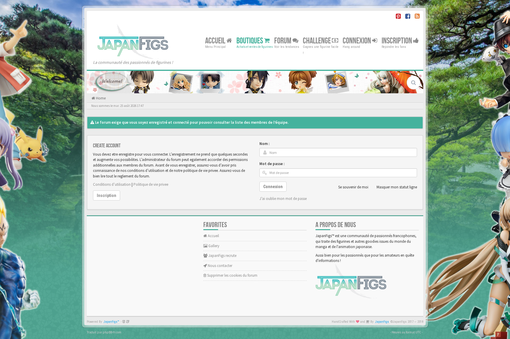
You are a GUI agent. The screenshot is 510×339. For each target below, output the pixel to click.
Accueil (215, 40)
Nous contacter (219, 265)
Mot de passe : (272, 163)
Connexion (357, 40)
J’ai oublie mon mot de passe (283, 198)
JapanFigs (382, 322)
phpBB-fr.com (112, 332)
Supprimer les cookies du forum (231, 275)
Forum (283, 40)
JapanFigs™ (111, 322)
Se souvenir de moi (353, 187)
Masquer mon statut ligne (397, 187)
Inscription (397, 40)
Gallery (213, 245)
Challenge (317, 40)
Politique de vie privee (150, 184)
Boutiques (250, 40)
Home (100, 98)
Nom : (264, 143)
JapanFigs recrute (221, 255)
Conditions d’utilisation (112, 184)
